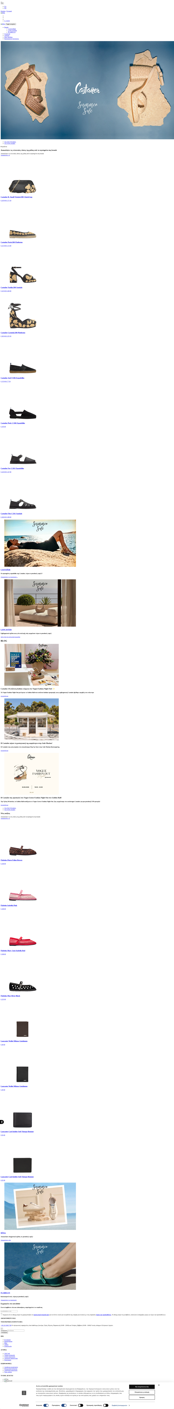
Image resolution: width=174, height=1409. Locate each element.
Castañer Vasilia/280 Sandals (11, 287)
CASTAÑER (12, 29)
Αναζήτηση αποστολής (10, 1370)
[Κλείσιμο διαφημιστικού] (159, 1385)
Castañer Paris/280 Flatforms (12, 242)
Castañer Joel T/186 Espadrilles (12, 378)
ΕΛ (2, 3)
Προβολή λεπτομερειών (119, 1405)
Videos (6, 1344)
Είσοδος (3, 11)
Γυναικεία (7, 34)
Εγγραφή (9, 11)
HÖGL (3, 1233)
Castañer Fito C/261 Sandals (11, 514)
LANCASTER (12, 30)
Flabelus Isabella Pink (9, 905)
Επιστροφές (7, 1360)
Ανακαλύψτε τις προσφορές (9, 1300)
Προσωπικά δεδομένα (10, 1369)
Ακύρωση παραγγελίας (11, 1358)
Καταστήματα (8, 1341)
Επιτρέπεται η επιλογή (142, 1392)
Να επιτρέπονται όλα (142, 1387)
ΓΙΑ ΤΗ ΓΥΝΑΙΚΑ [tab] (10, 142)
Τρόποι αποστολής (9, 1357)
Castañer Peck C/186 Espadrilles (13, 423)
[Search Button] (1, 1313)
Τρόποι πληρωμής (9, 1355)
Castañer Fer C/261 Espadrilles (12, 468)
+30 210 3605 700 (6, 1325)
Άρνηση (141, 1397)
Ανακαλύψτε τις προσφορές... (9, 577)
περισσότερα (4, 696)
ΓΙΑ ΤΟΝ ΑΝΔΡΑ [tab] (9, 143)
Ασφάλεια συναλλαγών (11, 1367)
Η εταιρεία (7, 1340)
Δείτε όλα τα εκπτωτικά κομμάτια (10, 637)
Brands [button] (6, 27)
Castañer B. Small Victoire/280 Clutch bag (16, 197)
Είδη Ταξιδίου (8, 37)
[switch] (64, 1405)
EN (5, 8)
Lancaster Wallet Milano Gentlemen (14, 1041)
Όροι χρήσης (8, 1372)
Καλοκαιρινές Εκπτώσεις (11, 39)
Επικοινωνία (8, 1346)
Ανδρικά (6, 35)
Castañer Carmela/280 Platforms (13, 333)
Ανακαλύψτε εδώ (6, 1240)
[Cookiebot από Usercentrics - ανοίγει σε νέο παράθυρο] (24, 1405)
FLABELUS (11, 32)
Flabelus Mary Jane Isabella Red (13, 951)
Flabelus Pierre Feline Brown (11, 860)
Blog (5, 1343)
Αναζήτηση (4, 1330)
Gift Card (7, 1353)
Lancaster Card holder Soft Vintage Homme (17, 1132)
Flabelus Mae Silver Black (10, 996)
